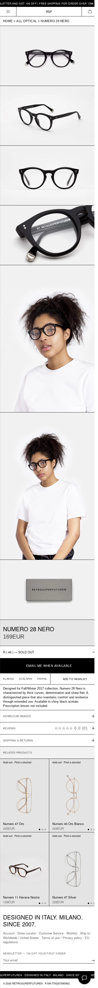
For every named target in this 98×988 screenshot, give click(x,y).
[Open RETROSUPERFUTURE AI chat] (84, 978)
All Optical (26, 21)
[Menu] (8, 11)
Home (8, 21)
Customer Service (51, 933)
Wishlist (71, 933)
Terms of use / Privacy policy (62, 937)
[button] (90, 11)
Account (9, 933)
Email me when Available (49, 665)
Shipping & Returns (18, 718)
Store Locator (26, 933)
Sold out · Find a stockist (17, 741)
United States (29, 937)
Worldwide (10, 937)
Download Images (17, 694)
